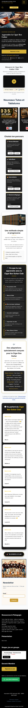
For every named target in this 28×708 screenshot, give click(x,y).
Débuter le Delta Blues (14, 170)
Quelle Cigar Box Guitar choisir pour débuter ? (13, 621)
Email (4, 593)
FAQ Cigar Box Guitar (7, 631)
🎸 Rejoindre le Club (14, 51)
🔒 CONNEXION (14, 7)
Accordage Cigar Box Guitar (9, 626)
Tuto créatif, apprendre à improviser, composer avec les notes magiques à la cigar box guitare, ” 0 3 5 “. (9, 121)
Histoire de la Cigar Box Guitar (9, 628)
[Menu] (24, 2)
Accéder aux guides (14, 206)
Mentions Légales (13, 699)
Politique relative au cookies (14, 701)
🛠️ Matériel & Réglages (13, 195)
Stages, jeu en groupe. (11, 647)
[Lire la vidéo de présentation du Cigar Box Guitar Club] (14, 81)
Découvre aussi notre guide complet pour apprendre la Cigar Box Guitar (14, 398)
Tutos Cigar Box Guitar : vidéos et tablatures (13, 619)
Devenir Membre (8, 664)
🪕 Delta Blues (11, 159)
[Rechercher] (2, 7)
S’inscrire (14, 600)
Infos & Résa (6, 657)
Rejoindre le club (9, 669)
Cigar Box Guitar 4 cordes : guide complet (12, 629)
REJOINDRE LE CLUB (14, 554)
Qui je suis (4, 640)
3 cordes (11, 153)
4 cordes (17, 153)
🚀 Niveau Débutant (12, 141)
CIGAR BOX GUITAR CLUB (9, 1)
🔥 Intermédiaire (12, 177)
